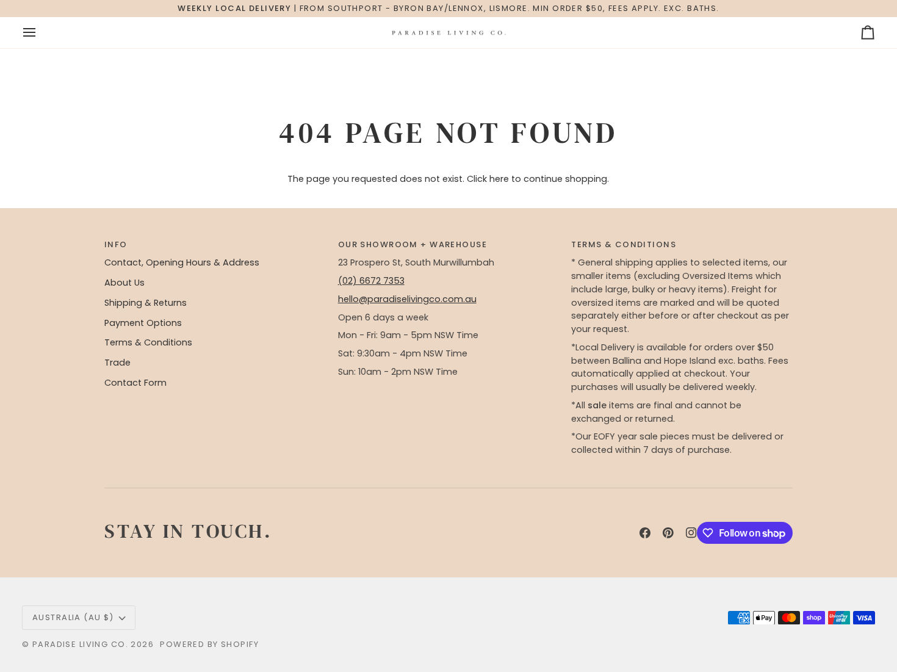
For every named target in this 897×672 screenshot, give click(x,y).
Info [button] (116, 244)
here (499, 179)
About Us (124, 282)
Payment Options (143, 323)
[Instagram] (691, 532)
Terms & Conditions (148, 342)
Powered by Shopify (209, 644)
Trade (117, 362)
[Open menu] (40, 33)
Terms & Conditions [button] (623, 244)
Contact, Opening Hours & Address (181, 262)
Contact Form (135, 383)
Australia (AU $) (73, 617)
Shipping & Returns (145, 303)
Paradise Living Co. (81, 644)
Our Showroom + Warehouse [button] (412, 244)
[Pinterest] (668, 532)
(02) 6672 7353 (371, 281)
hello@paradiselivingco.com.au (407, 299)
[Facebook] (644, 532)
